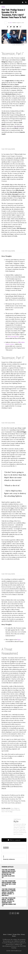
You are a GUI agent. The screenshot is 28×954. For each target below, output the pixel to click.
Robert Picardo (15, 810)
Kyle (11, 22)
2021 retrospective (13, 336)
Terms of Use (16, 934)
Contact (9, 934)
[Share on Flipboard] (14, 26)
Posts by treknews (9, 859)
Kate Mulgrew (15, 808)
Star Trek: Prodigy (7, 811)
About (4, 934)
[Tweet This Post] (10, 26)
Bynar (19, 639)
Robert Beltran (6, 810)
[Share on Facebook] (7, 26)
